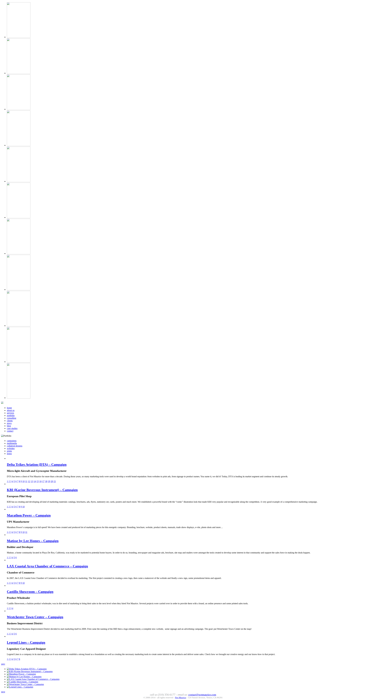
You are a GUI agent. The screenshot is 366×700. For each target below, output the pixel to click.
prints (9, 451)
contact (10, 431)
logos (9, 453)
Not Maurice (180, 697)
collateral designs (14, 446)
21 (55, 481)
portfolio (11, 415)
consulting (11, 418)
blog (9, 426)
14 (35, 481)
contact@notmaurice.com (202, 694)
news (9, 423)
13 (32, 481)
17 (43, 481)
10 (23, 481)
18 (46, 481)
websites (11, 448)
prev (3, 664)
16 (40, 481)
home (9, 408)
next (3, 692)
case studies (12, 428)
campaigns (11, 440)
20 (52, 481)
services (10, 413)
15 (37, 481)
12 (29, 481)
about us (10, 410)
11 (26, 481)
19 (49, 481)
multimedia (12, 443)
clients (10, 420)
